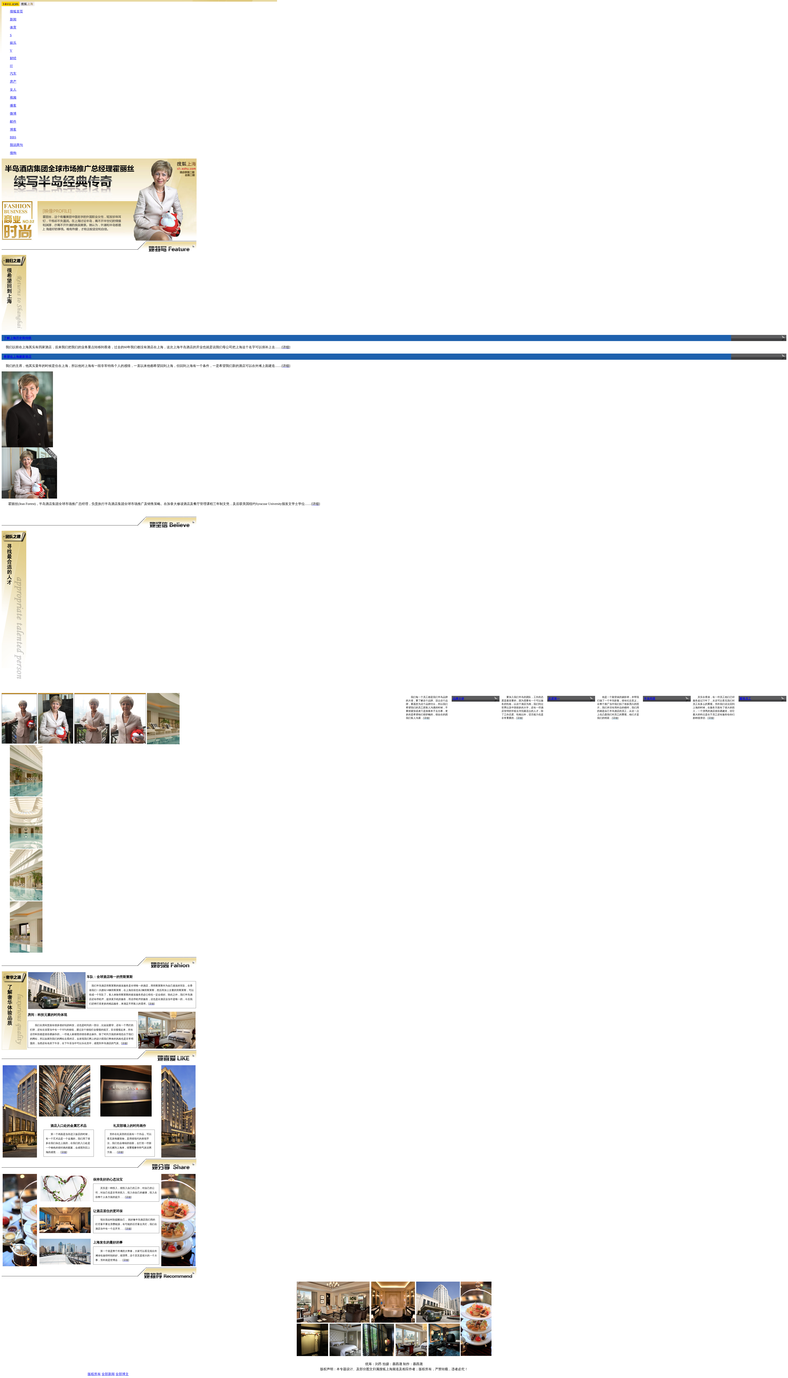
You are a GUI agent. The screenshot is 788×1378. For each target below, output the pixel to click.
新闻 (13, 19)
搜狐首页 (16, 11)
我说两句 (16, 145)
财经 (13, 58)
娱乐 (13, 43)
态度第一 (554, 698)
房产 (13, 81)
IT (11, 66)
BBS (13, 137)
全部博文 (122, 1374)
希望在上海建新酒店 (17, 356)
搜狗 (13, 153)
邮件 (13, 121)
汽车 (13, 73)
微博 (13, 113)
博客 (13, 129)
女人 (13, 89)
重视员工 (745, 698)
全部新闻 (108, 1374)
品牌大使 (458, 698)
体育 (13, 27)
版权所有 (94, 1374)
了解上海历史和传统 (17, 338)
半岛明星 (649, 698)
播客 (13, 105)
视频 (13, 97)
